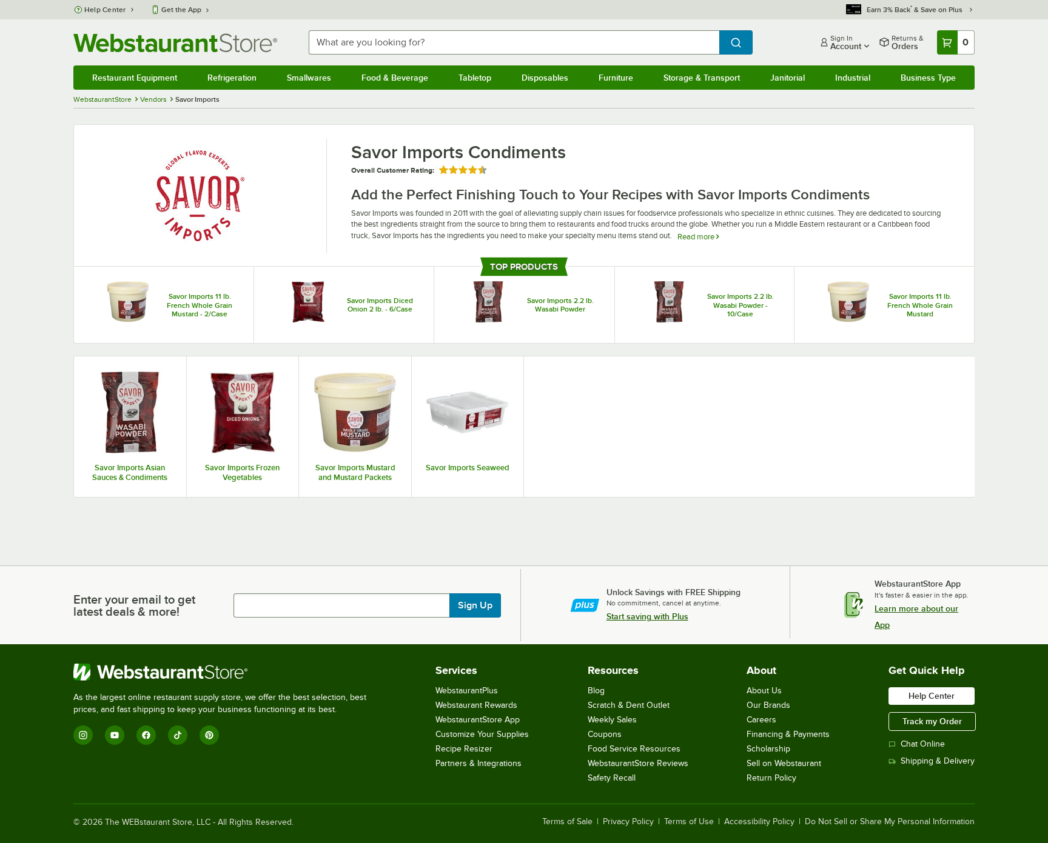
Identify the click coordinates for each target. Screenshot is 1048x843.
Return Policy (771, 777)
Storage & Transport (701, 77)
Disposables (545, 77)
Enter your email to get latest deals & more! (134, 605)
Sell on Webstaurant (784, 763)
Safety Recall (612, 777)
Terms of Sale (567, 822)
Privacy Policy (628, 822)
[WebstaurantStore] (225, 672)
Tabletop (474, 77)
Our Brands (768, 705)
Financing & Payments (788, 734)
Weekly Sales (612, 719)
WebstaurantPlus (466, 690)
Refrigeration (232, 77)
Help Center (105, 9)
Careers (761, 719)
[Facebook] (146, 735)
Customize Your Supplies (482, 734)
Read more (696, 236)
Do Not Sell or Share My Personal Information (890, 822)
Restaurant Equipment (134, 77)
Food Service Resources (634, 748)
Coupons (605, 734)
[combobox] (514, 42)
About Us (764, 690)
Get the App (181, 9)
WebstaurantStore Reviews (638, 763)
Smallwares (309, 77)
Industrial (852, 77)
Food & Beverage (394, 77)
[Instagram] (83, 735)
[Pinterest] (209, 735)
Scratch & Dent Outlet (629, 705)
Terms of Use (689, 822)
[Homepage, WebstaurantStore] (175, 42)
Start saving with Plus (647, 616)
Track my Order (932, 721)
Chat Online (923, 743)
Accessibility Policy (759, 822)
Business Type (928, 77)
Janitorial (787, 77)
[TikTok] (177, 735)
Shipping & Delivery (938, 760)
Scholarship (768, 748)
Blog (596, 690)
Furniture (616, 77)
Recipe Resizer (463, 748)
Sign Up (475, 605)
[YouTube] (114, 735)
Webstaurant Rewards (476, 705)
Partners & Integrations (478, 763)
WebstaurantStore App (477, 719)
